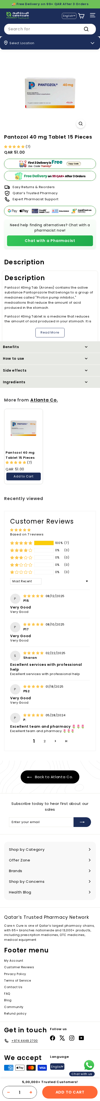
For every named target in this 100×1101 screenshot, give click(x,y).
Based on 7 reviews (27, 534)
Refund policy (15, 1013)
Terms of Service (17, 980)
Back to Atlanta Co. (53, 776)
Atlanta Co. (44, 400)
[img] (34, 596)
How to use (13, 358)
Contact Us (13, 987)
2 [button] (45, 741)
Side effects (14, 370)
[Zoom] (80, 123)
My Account (13, 961)
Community (14, 1007)
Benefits (11, 346)
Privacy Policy (15, 974)
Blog (8, 1000)
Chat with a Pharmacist (50, 240)
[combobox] (50, 29)
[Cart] (81, 16)
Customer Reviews (19, 967)
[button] (14, 146)
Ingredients (14, 382)
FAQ (7, 994)
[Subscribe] (82, 822)
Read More (50, 332)
